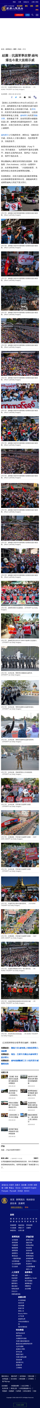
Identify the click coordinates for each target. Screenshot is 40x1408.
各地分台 (26, 2)
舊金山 (11, 1188)
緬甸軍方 (24, 115)
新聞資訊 (9, 49)
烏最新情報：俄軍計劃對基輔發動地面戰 (32, 1105)
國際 (14, 49)
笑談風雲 (14, 1278)
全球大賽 (21, 1230)
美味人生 (21, 1311)
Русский (13, 1191)
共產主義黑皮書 (21, 1357)
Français (5, 1191)
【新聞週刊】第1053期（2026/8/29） (14, 1093)
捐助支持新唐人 (17, 1207)
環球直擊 (15, 1242)
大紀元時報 (25, 1386)
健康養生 (29, 1272)
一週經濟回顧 (16, 1258)
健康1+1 (27, 1275)
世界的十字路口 (31, 1261)
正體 (33, 2)
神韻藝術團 (15, 1386)
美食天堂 (21, 1308)
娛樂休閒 (22, 1297)
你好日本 (21, 1303)
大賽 (19, 2)
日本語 (20, 1191)
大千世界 (21, 1316)
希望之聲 (14, 1388)
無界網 (18, 1391)
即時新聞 (29, 1225)
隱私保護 (31, 1376)
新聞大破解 (29, 1253)
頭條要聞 (13, 1225)
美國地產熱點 (16, 1294)
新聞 (12, 1215)
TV (28, 15)
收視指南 (23, 1376)
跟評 (35, 1158)
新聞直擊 (15, 1250)
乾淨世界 (5, 1388)
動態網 (11, 1391)
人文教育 (15, 1272)
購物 (26, 1207)
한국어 (26, 1191)
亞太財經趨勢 (16, 1264)
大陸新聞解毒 (30, 1266)
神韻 (14, 2)
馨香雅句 (14, 1283)
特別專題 (20, 1330)
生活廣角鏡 (22, 1300)
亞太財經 (15, 1266)
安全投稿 (14, 1379)
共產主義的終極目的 (22, 1341)
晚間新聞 (15, 1248)
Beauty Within (22, 1313)
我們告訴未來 (20, 1333)
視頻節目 (30, 1199)
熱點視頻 (21, 1225)
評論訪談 (30, 1237)
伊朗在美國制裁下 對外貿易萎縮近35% (14, 1105)
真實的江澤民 (20, 1349)
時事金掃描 (29, 1245)
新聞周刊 (15, 1253)
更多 (34, 1391)
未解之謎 (14, 1275)
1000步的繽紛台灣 (23, 1323)
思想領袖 (29, 1250)
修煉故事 (19, 1365)
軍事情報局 (29, 1256)
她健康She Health (31, 1278)
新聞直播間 (19, 15)
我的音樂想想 (22, 1327)
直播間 (21, 1203)
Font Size (29, 97)
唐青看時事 (29, 1258)
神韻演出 (13, 1230)
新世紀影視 (27, 1391)
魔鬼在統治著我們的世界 (24, 1344)
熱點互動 (29, 1242)
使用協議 (5, 1379)
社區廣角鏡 (15, 1261)
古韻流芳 (14, 1281)
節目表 (13, 1203)
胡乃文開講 (28, 1281)
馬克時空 (29, 1264)
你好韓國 (21, 1305)
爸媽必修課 (15, 1288)
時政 (19, 49)
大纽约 (11, 1185)
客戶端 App (6, 1381)
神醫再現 (28, 1286)
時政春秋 (29, 1248)
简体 (37, 2)
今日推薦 (13, 1228)
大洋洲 (30, 1185)
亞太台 (18, 1188)
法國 (6, 1188)
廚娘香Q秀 (21, 1319)
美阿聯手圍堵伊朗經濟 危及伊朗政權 (14, 1131)
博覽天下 (21, 1228)
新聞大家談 (29, 1240)
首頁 (2, 49)
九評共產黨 (19, 1346)
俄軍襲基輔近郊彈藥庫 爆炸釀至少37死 (33, 1093)
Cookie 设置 (20, 1405)
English (33, 1188)
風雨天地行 (19, 1354)
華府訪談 (15, 1256)
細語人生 (29, 1269)
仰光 (34, 109)
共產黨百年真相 (21, 1338)
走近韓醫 (28, 1288)
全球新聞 (15, 1240)
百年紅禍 (19, 1352)
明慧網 (4, 1391)
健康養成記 (28, 1283)
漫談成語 (14, 1286)
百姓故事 (19, 1360)
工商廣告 (19, 1367)
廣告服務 (22, 1379)
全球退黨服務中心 (25, 1388)
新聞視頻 (16, 1237)
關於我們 (14, 1376)
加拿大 (17, 1185)
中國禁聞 (15, 1245)
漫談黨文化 (19, 1362)
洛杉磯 (23, 1185)
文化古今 (14, 1291)
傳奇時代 (19, 1336)
